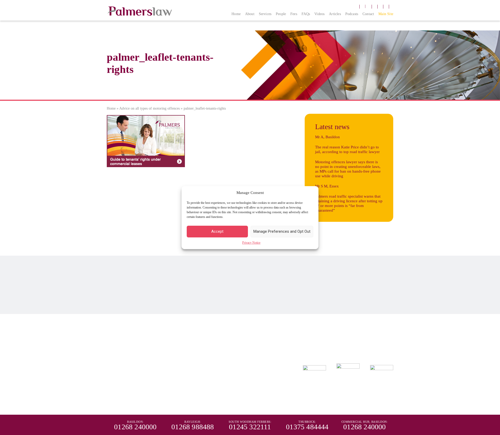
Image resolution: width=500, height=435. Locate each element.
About (249, 14)
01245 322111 (239, 341)
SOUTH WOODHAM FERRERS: (250, 421)
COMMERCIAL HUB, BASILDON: (364, 421)
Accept (217, 231)
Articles (335, 14)
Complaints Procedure (120, 369)
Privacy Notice (251, 242)
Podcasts (351, 14)
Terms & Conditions (212, 369)
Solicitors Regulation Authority (241, 386)
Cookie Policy (168, 369)
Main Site (385, 14)
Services (265, 14)
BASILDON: (135, 421)
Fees (293, 14)
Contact (368, 14)
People (281, 14)
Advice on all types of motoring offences (149, 108)
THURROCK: (307, 421)
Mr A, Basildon (327, 137)
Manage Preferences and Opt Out (281, 231)
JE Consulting (385, 405)
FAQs (306, 14)
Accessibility (189, 369)
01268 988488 (180, 333)
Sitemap (234, 369)
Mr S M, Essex (327, 186)
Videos (319, 14)
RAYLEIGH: (192, 421)
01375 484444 (298, 341)
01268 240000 (121, 333)
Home (236, 14)
